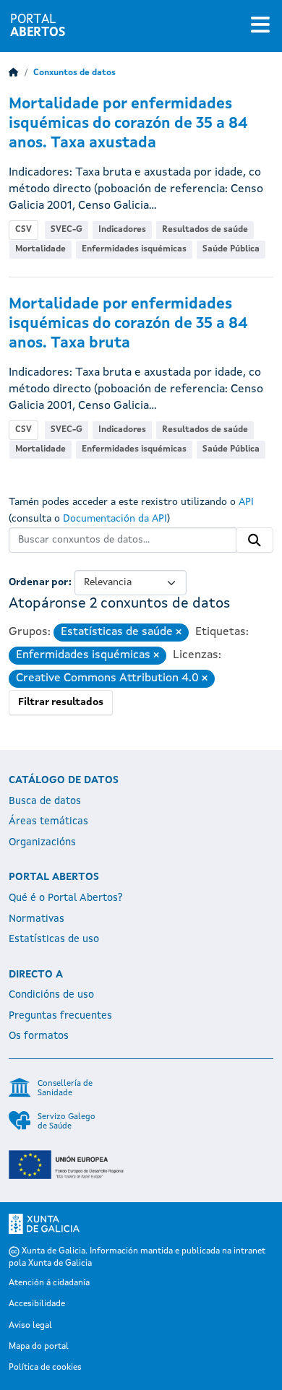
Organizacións (42, 842)
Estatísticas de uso (54, 939)
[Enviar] (254, 540)
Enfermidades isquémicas (134, 249)
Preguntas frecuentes (60, 1016)
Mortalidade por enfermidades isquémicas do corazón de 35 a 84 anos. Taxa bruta (128, 324)
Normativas (36, 919)
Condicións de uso (51, 995)
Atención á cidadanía (49, 1283)
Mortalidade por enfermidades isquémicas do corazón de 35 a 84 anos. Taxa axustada (128, 124)
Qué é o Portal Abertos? (66, 898)
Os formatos (39, 1036)
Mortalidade (40, 249)
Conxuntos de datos (74, 73)
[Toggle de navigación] (260, 26)
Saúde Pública (231, 249)
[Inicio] (14, 73)
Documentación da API (115, 519)
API (246, 502)
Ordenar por (39, 582)
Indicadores (122, 229)
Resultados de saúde (205, 229)
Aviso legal (30, 1325)
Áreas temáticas (48, 821)
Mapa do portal (39, 1346)
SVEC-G (66, 229)
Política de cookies (45, 1367)
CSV (23, 229)
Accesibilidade (37, 1304)
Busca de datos (45, 801)
